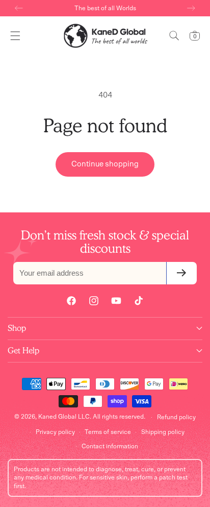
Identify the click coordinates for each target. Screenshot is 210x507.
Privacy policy (55, 432)
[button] (15, 36)
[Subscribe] (181, 273)
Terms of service (108, 432)
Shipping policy (163, 432)
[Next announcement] (191, 8)
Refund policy (176, 417)
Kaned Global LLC (64, 417)
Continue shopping (105, 164)
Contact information (110, 446)
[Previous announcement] (19, 8)
